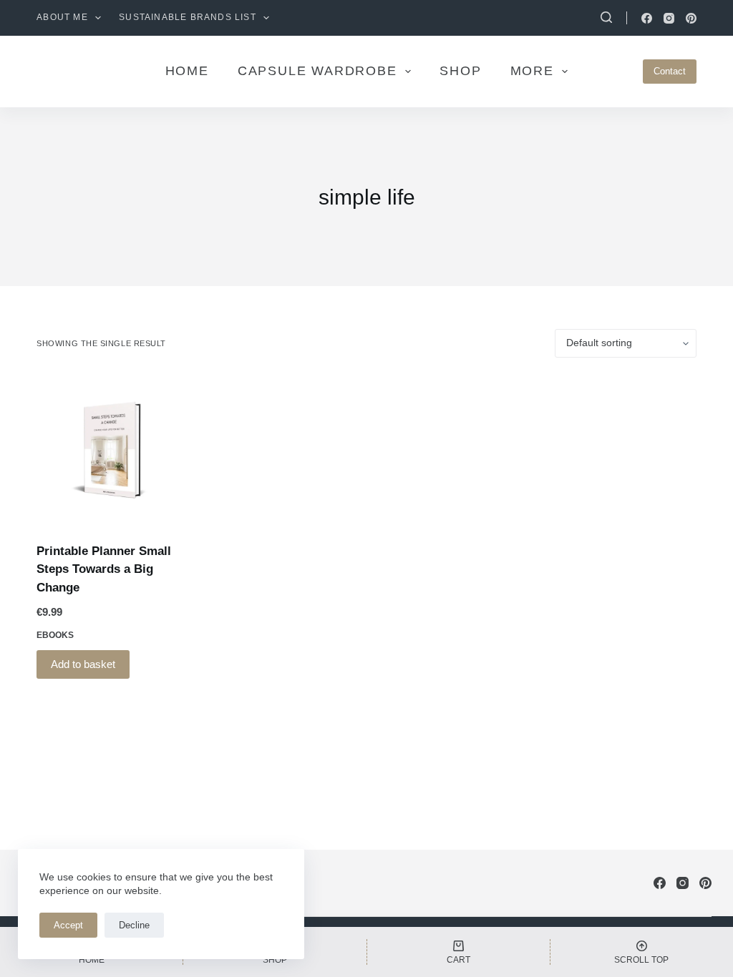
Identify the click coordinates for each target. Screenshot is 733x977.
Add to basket (83, 664)
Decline (134, 925)
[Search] (606, 17)
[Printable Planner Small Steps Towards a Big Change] (111, 449)
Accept (68, 925)
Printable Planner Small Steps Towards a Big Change (104, 569)
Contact (670, 71)
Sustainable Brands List (187, 17)
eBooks (55, 635)
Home (187, 71)
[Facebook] (646, 18)
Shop (460, 71)
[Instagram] (669, 18)
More (532, 71)
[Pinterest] (691, 18)
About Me (62, 17)
